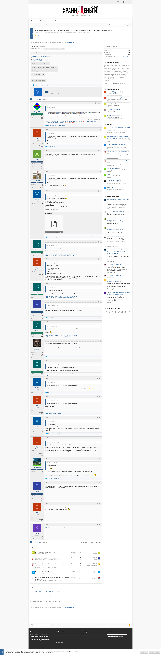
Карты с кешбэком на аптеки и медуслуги (47, 558)
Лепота (115, 76)
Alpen (125, 70)
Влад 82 (34, 592)
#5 (100, 191)
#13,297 (99, 103)
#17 (100, 459)
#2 (100, 129)
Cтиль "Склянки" (38, 625)
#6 (100, 241)
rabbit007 (116, 65)
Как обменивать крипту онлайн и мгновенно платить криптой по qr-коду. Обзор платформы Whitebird (118, 251)
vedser (32, 48)
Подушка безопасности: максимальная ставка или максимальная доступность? (118, 228)
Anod (113, 70)
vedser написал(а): (51, 133)
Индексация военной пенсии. (114, 264)
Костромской (124, 73)
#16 (100, 438)
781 (40, 99)
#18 (100, 483)
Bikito (36, 573)
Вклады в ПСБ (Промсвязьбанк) (115, 92)
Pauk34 (48, 592)
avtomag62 (106, 76)
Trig (111, 77)
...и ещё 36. (107, 80)
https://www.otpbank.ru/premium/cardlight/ (56, 528)
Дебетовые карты (49, 553)
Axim (114, 68)
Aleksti (108, 77)
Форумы (58, 634)
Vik (118, 68)
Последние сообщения (112, 89)
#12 (100, 361)
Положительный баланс (123, 76)
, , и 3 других (56, 125)
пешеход (122, 68)
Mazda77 (37, 553)
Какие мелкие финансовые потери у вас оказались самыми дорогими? (117, 219)
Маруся (114, 77)
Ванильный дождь (108, 65)
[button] (52, 20)
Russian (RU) (48, 625)
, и (55, 413)
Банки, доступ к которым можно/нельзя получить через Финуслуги (61, 254)
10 (60, 580)
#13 (100, 378)
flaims (121, 74)
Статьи (57, 637)
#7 (100, 259)
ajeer (119, 65)
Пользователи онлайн (112, 62)
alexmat (106, 70)
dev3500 (52, 592)
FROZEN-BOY (119, 71)
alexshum (43, 592)
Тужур (105, 74)
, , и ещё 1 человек (57, 237)
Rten (105, 77)
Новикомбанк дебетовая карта (115, 103)
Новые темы (109, 124)
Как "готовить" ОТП (37, 61)
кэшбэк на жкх (46, 48)
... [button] (37, 99)
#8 (100, 283)
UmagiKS (38, 592)
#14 (100, 396)
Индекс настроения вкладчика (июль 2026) (118, 236)
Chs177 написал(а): (51, 305)
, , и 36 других (45, 85)
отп (52, 48)
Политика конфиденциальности (106, 625)
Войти (82, 634)
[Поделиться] (101, 53)
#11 (100, 340)
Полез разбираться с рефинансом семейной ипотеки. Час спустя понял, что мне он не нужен (118, 129)
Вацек (63, 592)
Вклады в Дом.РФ (111, 115)
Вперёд (45, 99)
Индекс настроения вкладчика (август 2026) (118, 211)
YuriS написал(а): (51, 107)
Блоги (57, 640)
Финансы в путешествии (112, 158)
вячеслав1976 (126, 56)
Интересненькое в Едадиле (114, 180)
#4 (100, 171)
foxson (123, 65)
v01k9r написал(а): (51, 245)
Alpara (111, 79)
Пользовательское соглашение (88, 625)
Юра (60, 592)
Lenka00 (122, 70)
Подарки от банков (112, 168)
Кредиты (109, 133)
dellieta (110, 66)
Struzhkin (123, 77)
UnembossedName (111, 71)
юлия (129, 70)
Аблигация (106, 73)
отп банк (56, 48)
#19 (100, 503)
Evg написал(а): (50, 287)
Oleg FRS (118, 77)
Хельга (110, 70)
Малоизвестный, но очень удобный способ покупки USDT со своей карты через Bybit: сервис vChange (118, 201)
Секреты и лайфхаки (112, 190)
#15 (100, 417)
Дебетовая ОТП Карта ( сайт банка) (40, 56)
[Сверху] (127, 625)
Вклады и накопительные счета (114, 95)
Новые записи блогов (112, 196)
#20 (100, 524)
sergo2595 (125, 71)
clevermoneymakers (92, 565)
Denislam (109, 74)
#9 (100, 301)
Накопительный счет (36, 58)
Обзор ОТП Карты (37, 59)
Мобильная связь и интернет (114, 101)
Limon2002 (106, 79)
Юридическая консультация (113, 149)
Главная (123, 625)
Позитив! (109, 174)
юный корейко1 (117, 73)
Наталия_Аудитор (117, 66)
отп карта (62, 48)
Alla (116, 68)
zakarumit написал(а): (52, 365)
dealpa (95, 559)
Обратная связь (75, 625)
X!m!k (110, 68)
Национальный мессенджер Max (115, 98)
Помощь (117, 625)
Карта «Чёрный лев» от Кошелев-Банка (46, 552)
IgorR (105, 71)
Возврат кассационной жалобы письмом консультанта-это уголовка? (117, 145)
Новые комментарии (111, 247)
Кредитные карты (111, 165)
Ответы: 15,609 (41, 53)
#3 (100, 150)
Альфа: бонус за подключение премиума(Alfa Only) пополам (59, 255)
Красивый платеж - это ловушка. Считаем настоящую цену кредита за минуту (117, 137)
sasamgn (127, 65)
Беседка (109, 141)
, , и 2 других (55, 317)
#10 (100, 322)
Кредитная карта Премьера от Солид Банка (118, 160)
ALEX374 (57, 592)
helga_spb (94, 578)
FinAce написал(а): (51, 326)
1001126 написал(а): (52, 195)
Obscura (115, 79)
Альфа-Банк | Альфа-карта (113, 109)
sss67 (124, 74)
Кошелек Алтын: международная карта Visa (118, 151)
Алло (113, 74)
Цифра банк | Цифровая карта (43, 571)
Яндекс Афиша (110, 187)
